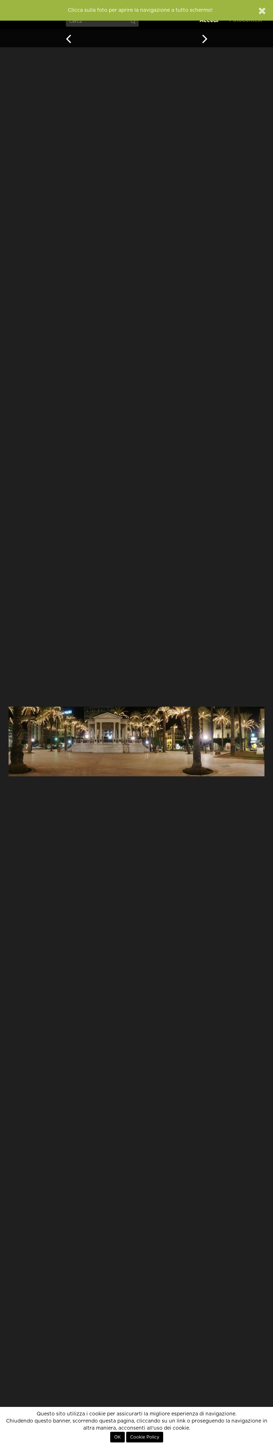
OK (117, 1437)
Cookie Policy (144, 1437)
